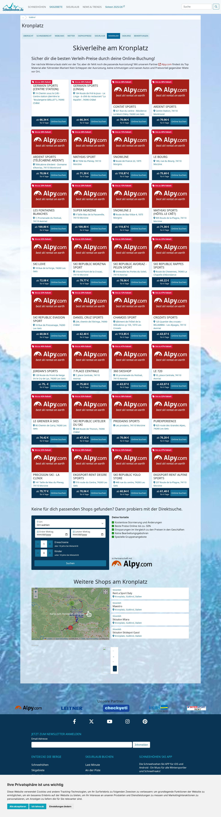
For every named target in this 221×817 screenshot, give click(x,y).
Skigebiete (56, 7)
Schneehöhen (37, 7)
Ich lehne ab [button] (38, 806)
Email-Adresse (39, 738)
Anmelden (142, 744)
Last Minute (92, 765)
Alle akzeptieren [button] (18, 806)
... (23, 17)
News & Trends (92, 7)
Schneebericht (44, 35)
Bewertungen (141, 35)
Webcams (59, 35)
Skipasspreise (84, 35)
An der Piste (92, 770)
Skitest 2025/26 (114, 7)
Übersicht (28, 35)
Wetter (71, 35)
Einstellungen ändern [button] (60, 806)
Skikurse (126, 35)
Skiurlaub (72, 7)
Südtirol (32, 17)
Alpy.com (166, 64)
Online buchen (58, 121)
